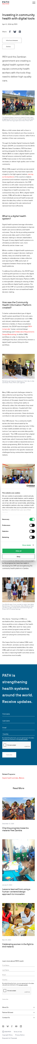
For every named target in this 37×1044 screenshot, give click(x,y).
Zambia (8, 46)
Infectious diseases (12, 40)
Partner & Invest (7, 1012)
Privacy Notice (20, 1035)
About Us (5, 1007)
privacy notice (23, 739)
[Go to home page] (5, 2)
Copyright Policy (7, 1035)
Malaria (21, 778)
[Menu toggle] (33, 2)
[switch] (32, 525)
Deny (18, 556)
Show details (26, 545)
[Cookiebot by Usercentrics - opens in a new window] (26, 486)
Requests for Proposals (9, 1038)
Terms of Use (18, 1031)
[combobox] (18, 734)
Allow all (18, 551)
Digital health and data (10, 778)
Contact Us (6, 1017)
